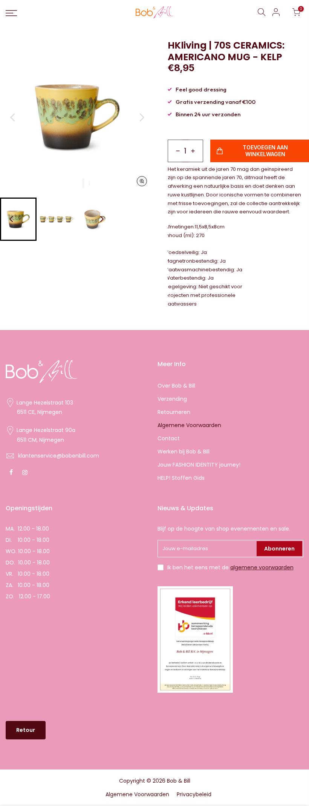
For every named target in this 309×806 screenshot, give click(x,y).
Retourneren (174, 412)
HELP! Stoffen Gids (181, 478)
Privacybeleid (194, 794)
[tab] (77, 183)
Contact (169, 438)
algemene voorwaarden (262, 567)
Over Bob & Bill (176, 385)
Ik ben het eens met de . (231, 567)
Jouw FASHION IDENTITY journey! (199, 464)
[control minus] (175, 151)
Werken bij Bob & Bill (184, 451)
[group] (56, 219)
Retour (25, 730)
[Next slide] (142, 117)
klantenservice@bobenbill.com (58, 455)
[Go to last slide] (13, 117)
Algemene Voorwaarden (189, 425)
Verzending (172, 399)
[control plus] (196, 151)
